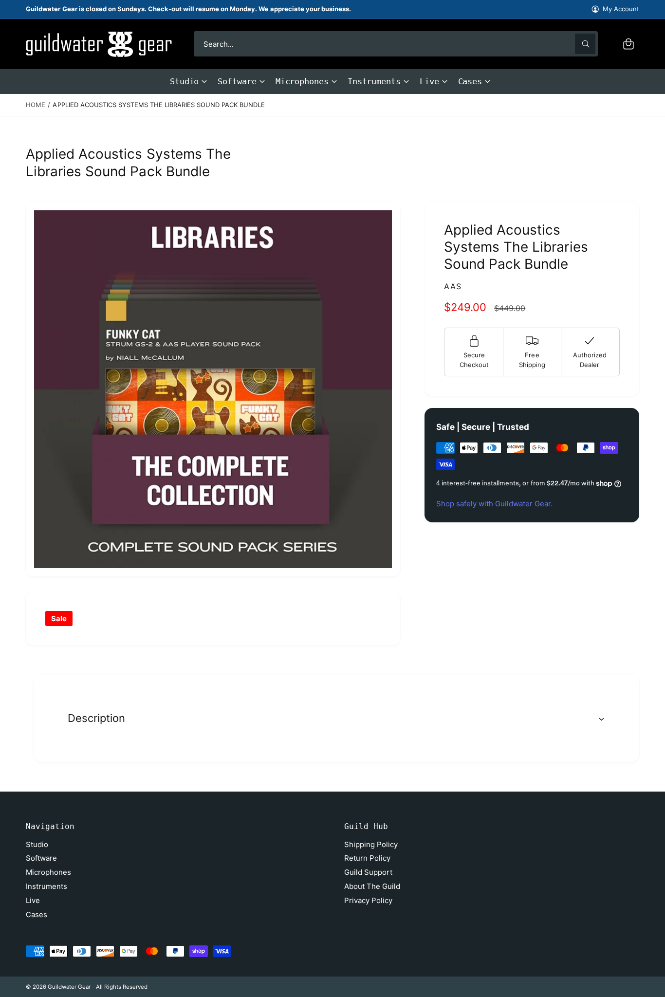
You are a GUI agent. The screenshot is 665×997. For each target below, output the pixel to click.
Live (429, 81)
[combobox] (396, 43)
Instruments (374, 81)
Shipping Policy (371, 844)
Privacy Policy (368, 900)
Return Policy (367, 858)
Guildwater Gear (69, 986)
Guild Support (368, 872)
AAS (453, 286)
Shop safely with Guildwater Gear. (494, 503)
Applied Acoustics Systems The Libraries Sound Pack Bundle (159, 105)
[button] (628, 43)
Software (237, 81)
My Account (621, 9)
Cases (470, 81)
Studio (184, 81)
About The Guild (372, 886)
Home (35, 105)
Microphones (302, 81)
